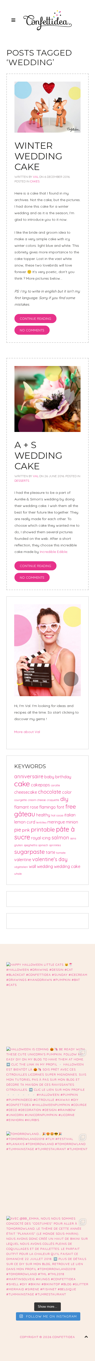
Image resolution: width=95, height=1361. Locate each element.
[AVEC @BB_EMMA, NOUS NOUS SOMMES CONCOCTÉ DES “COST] (47, 1257)
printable (43, 829)
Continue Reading (35, 319)
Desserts (21, 480)
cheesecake (25, 792)
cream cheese (37, 800)
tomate (61, 853)
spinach (43, 845)
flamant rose (26, 807)
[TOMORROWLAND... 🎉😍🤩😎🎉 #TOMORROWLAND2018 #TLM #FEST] (47, 1172)
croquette (53, 800)
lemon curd (24, 821)
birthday (63, 776)
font (60, 807)
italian (69, 814)
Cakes (35, 181)
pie (17, 830)
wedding (45, 866)
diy (64, 799)
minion (72, 821)
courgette (20, 800)
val (36, 177)
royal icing (40, 837)
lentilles (41, 822)
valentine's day (50, 859)
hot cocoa (57, 815)
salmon (60, 837)
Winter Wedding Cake (38, 156)
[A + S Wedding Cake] (47, 398)
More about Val (27, 732)
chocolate (49, 792)
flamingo (47, 807)
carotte (55, 785)
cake (22, 783)
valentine (22, 859)
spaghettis (30, 845)
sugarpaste (29, 851)
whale (18, 874)
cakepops (40, 784)
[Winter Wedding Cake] (47, 106)
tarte (50, 852)
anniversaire (28, 776)
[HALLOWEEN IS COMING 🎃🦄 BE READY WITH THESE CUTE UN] (47, 1088)
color (67, 792)
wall (32, 866)
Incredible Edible (53, 551)
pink (26, 830)
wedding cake (67, 866)
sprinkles (55, 845)
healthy (43, 814)
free (70, 806)
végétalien (21, 867)
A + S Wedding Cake (38, 455)
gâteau (24, 814)
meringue (56, 821)
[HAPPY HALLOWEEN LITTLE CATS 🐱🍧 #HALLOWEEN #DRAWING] (47, 1003)
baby (49, 776)
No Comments (32, 330)
